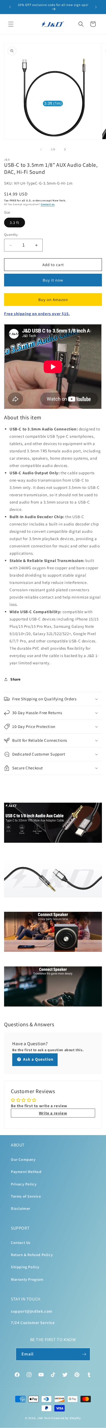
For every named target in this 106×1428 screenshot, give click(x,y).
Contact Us (20, 1242)
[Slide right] (65, 149)
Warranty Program (27, 1279)
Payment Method (26, 1171)
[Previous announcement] (10, 7)
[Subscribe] (84, 1354)
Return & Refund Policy (32, 1254)
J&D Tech (44, 1418)
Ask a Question (38, 1059)
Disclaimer (20, 1208)
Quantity (11, 234)
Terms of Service (26, 1196)
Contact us (48, 204)
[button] (11, 24)
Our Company (23, 1159)
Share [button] (15, 679)
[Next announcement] (96, 7)
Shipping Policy (25, 1266)
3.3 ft (14, 222)
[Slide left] (41, 149)
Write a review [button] (53, 1113)
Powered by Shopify (66, 1418)
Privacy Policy (23, 1184)
